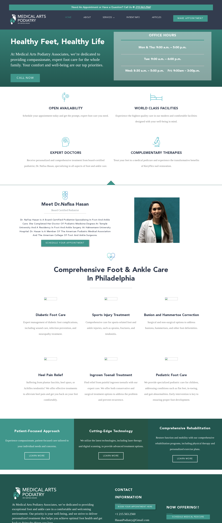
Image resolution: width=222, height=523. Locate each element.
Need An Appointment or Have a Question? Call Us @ (111, 7)
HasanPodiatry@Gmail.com (132, 520)
